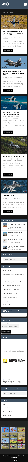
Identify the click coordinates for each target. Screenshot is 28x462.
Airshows (16, 235)
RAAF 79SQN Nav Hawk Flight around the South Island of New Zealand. (13, 33)
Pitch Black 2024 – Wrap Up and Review (16, 225)
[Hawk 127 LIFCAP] (14, 186)
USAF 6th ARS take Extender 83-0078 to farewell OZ (16, 247)
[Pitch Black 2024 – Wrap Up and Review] (5, 225)
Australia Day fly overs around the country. (11, 113)
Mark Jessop (7, 37)
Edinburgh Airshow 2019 (9, 301)
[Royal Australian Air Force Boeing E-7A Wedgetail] (5, 234)
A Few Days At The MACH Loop (13, 156)
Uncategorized (6, 118)
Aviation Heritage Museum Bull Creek (13, 282)
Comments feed (7, 412)
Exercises (16, 227)
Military (18, 37)
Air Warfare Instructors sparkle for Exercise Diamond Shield (13, 73)
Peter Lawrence (7, 159)
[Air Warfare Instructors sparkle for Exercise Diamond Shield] (14, 62)
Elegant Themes (13, 455)
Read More (8, 50)
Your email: (5, 323)
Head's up (16, 77)
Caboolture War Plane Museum (11, 289)
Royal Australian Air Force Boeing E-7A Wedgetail (15, 233)
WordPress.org (7, 415)
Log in (4, 404)
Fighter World (6, 305)
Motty (5, 77)
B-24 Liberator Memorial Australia (12, 285)
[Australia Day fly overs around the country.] (14, 103)
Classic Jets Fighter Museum (10, 293)
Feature (19, 159)
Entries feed (6, 408)
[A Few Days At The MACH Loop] (14, 145)
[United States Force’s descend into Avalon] (5, 240)
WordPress (14, 457)
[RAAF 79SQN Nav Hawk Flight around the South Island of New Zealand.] (14, 22)
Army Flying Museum (8, 270)
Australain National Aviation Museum (13, 274)
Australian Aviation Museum (10, 278)
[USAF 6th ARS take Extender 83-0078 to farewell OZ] (5, 247)
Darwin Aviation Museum (10, 297)
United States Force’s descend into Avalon (16, 240)
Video (19, 242)
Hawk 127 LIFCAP (8, 196)
